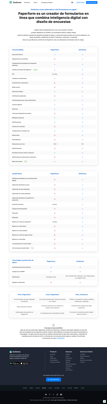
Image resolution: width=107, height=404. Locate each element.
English (31, 387)
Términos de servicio (72, 400)
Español (44, 387)
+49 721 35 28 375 (54, 379)
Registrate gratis (91, 2)
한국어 (63, 387)
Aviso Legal (54, 400)
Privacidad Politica (61, 400)
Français (38, 387)
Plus (25, 161)
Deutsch (25, 387)
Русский (70, 387)
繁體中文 (76, 387)
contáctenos (60, 338)
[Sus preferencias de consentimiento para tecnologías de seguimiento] (104, 401)
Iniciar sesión (80, 2)
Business (35, 69)
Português (57, 387)
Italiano (50, 387)
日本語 (82, 387)
